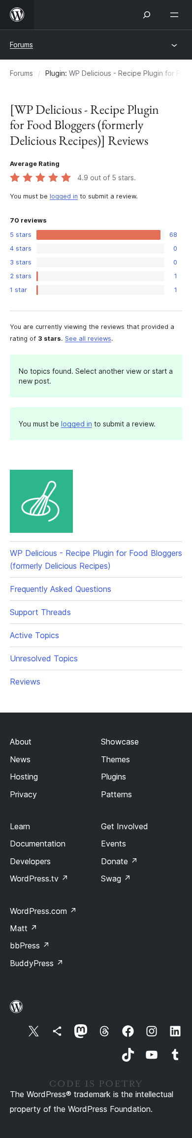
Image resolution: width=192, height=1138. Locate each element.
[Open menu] (176, 15)
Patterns (116, 794)
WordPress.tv (39, 878)
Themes (115, 759)
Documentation (37, 843)
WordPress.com (43, 911)
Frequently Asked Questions (60, 589)
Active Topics (34, 635)
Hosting (24, 776)
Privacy (23, 794)
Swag (116, 878)
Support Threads (40, 612)
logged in (64, 196)
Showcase (120, 742)
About (21, 742)
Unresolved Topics (44, 658)
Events (113, 843)
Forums (21, 44)
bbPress (30, 945)
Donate (119, 861)
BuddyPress (37, 963)
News (20, 759)
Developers (30, 861)
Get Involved (124, 826)
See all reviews (88, 338)
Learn (20, 826)
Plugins (113, 776)
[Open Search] (146, 15)
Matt (23, 928)
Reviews (25, 681)
